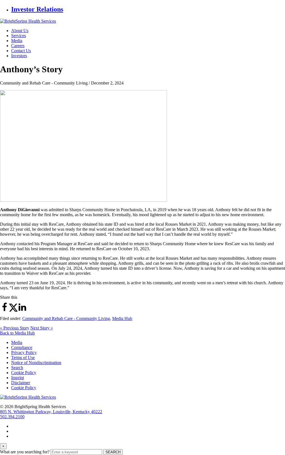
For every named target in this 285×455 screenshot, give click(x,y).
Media (16, 40)
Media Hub (122, 318)
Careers (17, 45)
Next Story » (41, 328)
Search (17, 367)
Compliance (21, 347)
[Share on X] (13, 310)
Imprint (17, 377)
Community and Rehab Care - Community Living (66, 318)
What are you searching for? (25, 451)
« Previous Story (14, 328)
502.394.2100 (12, 416)
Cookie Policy (23, 372)
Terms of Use (23, 357)
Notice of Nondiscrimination (36, 362)
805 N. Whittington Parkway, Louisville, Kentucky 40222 (51, 411)
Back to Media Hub (17, 333)
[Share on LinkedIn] (22, 310)
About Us (19, 30)
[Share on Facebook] (4, 310)
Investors (19, 55)
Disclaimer (20, 382)
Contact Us (21, 50)
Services (18, 35)
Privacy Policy (24, 352)
